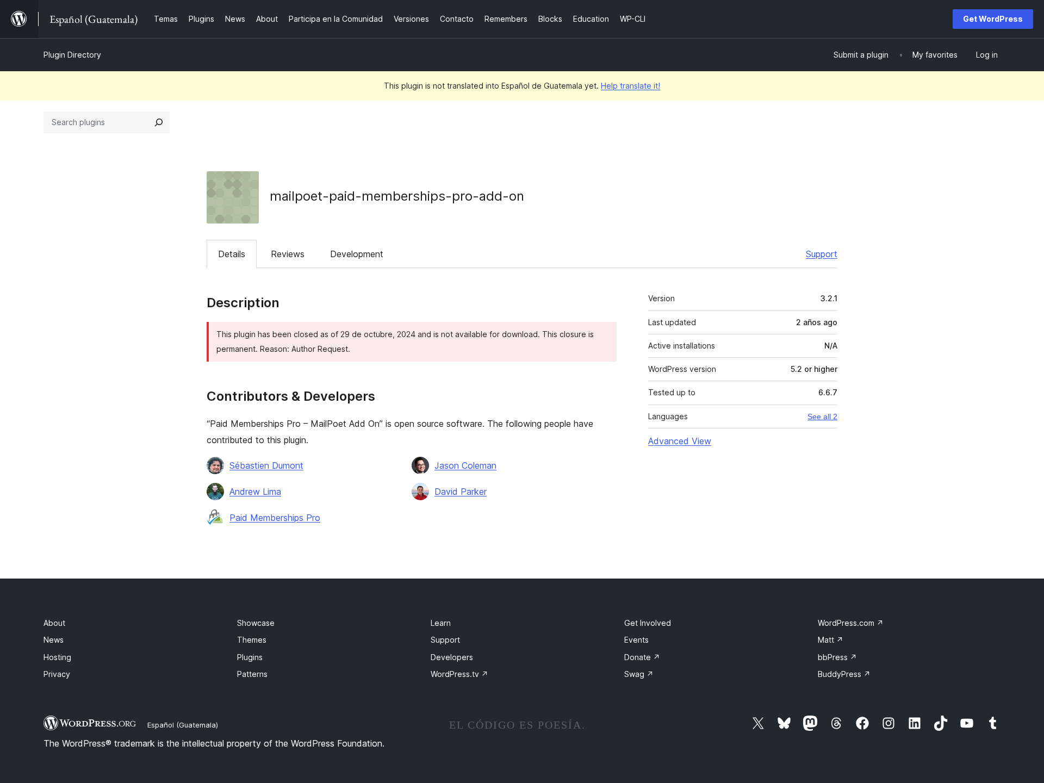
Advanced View (679, 441)
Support (821, 253)
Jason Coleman (465, 465)
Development (356, 253)
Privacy (57, 674)
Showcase (256, 622)
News (54, 639)
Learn (441, 622)
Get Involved (647, 622)
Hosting (57, 657)
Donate (642, 657)
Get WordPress (993, 18)
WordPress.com (851, 622)
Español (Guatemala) (182, 724)
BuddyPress (844, 674)
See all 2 (822, 416)
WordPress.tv (459, 674)
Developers (452, 657)
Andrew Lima (255, 491)
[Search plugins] (159, 122)
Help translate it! (630, 85)
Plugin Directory (72, 54)
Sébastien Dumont (266, 465)
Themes (251, 639)
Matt (830, 639)
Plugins (250, 657)
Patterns (252, 674)
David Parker (460, 491)
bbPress (837, 657)
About (54, 622)
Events (636, 639)
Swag (639, 674)
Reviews (287, 253)
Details (231, 253)
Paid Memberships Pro (274, 517)
